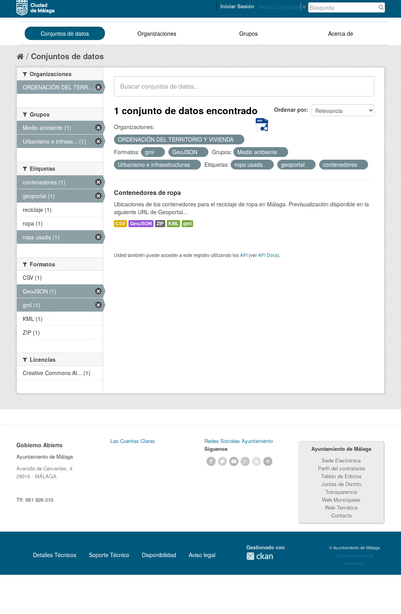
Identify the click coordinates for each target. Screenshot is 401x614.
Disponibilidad (159, 555)
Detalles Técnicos (54, 555)
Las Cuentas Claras (132, 441)
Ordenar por (290, 109)
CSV (120, 223)
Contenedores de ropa (147, 192)
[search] (363, 91)
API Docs (268, 254)
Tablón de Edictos (341, 476)
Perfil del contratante (341, 468)
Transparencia (341, 492)
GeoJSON (141, 223)
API (243, 254)
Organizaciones (156, 33)
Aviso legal (202, 555)
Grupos (248, 33)
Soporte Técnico (109, 555)
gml (187, 223)
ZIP (160, 223)
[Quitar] (237, 140)
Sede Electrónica (341, 460)
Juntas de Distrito (341, 484)
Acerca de (340, 33)
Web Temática (341, 507)
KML (173, 223)
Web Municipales (341, 499)
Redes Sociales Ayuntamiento (238, 441)
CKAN (259, 556)
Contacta (341, 515)
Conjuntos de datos (65, 33)
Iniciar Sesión (237, 6)
